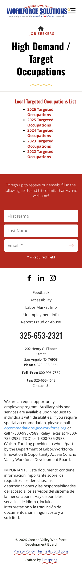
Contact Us (41, 385)
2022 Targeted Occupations (40, 154)
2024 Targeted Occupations (40, 133)
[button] (71, 11)
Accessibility (41, 300)
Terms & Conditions (53, 551)
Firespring (49, 559)
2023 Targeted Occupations (40, 144)
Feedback (41, 292)
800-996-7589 (49, 372)
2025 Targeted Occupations (40, 122)
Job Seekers (41, 33)
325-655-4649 (45, 380)
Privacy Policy (24, 551)
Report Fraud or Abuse (41, 322)
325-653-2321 (41, 335)
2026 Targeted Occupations (40, 112)
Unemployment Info (41, 314)
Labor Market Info (41, 307)
